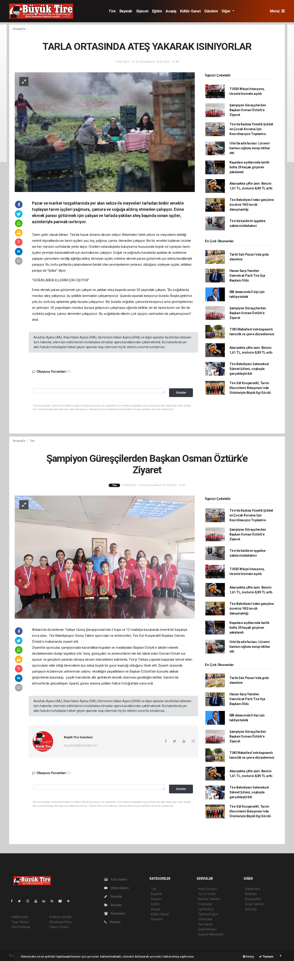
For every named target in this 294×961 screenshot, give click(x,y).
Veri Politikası (20, 927)
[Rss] (54, 901)
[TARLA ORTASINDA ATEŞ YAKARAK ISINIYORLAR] (105, 132)
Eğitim (157, 11)
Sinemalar (205, 919)
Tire (112, 11)
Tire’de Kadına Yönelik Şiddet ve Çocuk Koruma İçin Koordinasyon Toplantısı (251, 129)
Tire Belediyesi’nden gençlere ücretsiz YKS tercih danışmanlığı (251, 204)
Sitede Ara (252, 889)
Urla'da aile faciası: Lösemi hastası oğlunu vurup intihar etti (249, 148)
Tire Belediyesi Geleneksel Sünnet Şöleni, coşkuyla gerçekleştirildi (249, 368)
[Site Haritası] (62, 901)
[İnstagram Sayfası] (29, 901)
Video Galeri (119, 888)
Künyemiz (117, 913)
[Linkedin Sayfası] (45, 901)
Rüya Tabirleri (254, 904)
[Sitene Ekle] (70, 901)
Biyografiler (253, 899)
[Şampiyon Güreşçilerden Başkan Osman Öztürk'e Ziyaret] (105, 557)
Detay (249, 956)
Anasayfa (19, 29)
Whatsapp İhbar (60, 922)
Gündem (211, 11)
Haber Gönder (59, 927)
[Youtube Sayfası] (37, 901)
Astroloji (251, 909)
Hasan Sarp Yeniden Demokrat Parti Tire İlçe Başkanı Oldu (247, 275)
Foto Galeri (118, 879)
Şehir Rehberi (207, 929)
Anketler (251, 894)
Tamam (267, 956)
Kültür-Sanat (190, 11)
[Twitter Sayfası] (21, 901)
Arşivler (116, 905)
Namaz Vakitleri (209, 899)
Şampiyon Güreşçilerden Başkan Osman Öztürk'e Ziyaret (247, 110)
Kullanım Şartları (60, 917)
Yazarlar (115, 896)
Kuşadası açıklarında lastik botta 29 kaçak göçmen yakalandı (249, 167)
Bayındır (126, 11)
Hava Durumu (207, 889)
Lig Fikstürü (206, 909)
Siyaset (142, 11)
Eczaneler (205, 904)
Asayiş (171, 11)
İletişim (115, 922)
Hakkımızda (19, 917)
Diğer (227, 11)
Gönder (181, 392)
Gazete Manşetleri (211, 934)
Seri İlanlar (205, 924)
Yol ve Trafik (206, 894)
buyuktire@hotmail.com (81, 745)
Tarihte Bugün (208, 914)
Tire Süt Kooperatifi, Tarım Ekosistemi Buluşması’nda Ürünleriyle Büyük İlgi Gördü (250, 388)
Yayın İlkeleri (20, 922)
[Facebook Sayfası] (13, 901)
